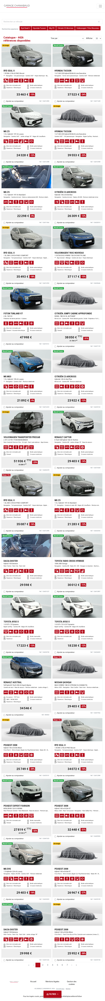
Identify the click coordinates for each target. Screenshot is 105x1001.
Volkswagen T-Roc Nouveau (88, 28)
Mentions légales (52, 982)
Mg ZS (51, 28)
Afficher (89, 38)
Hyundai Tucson (39, 28)
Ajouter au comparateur (15, 101)
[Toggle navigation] (100, 6)
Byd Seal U (25, 28)
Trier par (54, 38)
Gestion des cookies (71, 983)
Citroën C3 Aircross (65, 28)
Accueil (33, 982)
